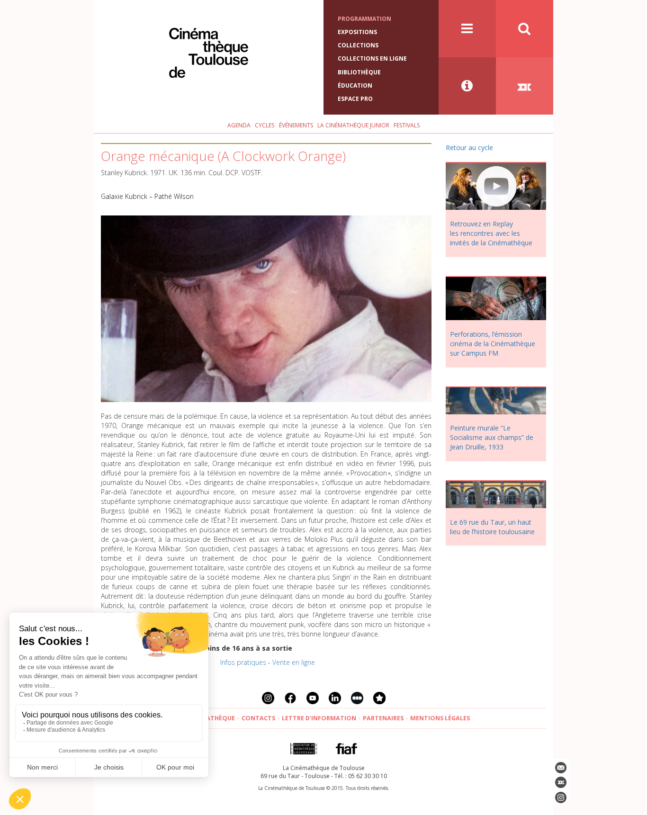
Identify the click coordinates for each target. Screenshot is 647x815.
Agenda (239, 125)
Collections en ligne (372, 58)
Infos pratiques (243, 662)
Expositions (357, 32)
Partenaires (383, 718)
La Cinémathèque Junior (353, 125)
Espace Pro (355, 99)
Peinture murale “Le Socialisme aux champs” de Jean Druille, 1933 (491, 437)
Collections (358, 45)
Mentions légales (440, 718)
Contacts (258, 718)
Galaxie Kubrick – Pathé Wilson (147, 196)
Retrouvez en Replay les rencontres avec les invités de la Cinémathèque (491, 233)
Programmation (364, 19)
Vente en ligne (293, 662)
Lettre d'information (319, 718)
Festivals (407, 125)
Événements (296, 125)
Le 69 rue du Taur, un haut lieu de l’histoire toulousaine (492, 527)
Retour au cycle (469, 147)
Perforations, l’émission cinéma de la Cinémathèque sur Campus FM (492, 344)
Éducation (355, 85)
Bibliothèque (359, 72)
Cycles (264, 125)
